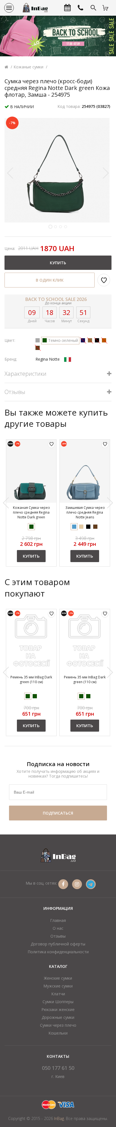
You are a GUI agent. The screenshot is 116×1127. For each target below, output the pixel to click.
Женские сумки (58, 978)
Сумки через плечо (58, 1025)
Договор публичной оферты (58, 944)
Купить (31, 556)
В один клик (50, 280)
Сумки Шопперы (58, 1001)
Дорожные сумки (58, 1017)
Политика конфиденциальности (58, 951)
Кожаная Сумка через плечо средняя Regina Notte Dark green (31, 512)
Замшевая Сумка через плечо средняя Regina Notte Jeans (84, 512)
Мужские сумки (58, 986)
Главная (58, 920)
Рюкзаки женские (58, 1009)
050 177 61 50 (58, 1068)
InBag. (59, 1118)
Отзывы (15, 392)
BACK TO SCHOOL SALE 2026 (56, 299)
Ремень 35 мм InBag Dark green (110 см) (31, 679)
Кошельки (58, 1033)
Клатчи (58, 993)
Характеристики (25, 373)
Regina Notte (47, 359)
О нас (58, 928)
